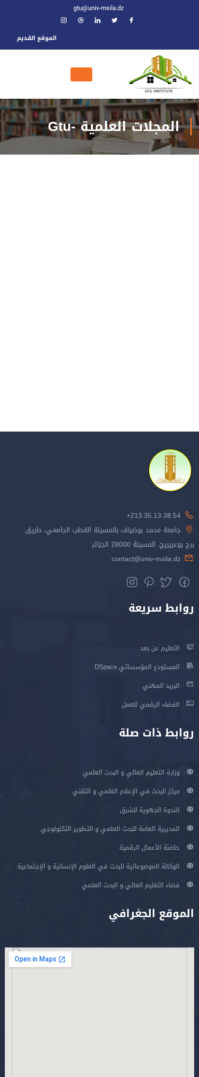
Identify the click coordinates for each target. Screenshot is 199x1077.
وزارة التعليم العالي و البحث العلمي (131, 772)
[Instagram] (68, 21)
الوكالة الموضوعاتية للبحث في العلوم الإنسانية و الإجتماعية (98, 866)
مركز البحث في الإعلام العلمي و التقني (126, 791)
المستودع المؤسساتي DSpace (137, 667)
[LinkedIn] (102, 21)
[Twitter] (119, 21)
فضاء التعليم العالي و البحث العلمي (131, 885)
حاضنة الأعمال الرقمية (149, 847)
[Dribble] (85, 21)
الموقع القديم (37, 38)
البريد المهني (161, 686)
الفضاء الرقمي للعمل (151, 704)
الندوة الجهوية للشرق (150, 810)
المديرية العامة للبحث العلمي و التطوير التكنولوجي (110, 829)
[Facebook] (135, 21)
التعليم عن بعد (160, 648)
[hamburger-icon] (81, 74)
